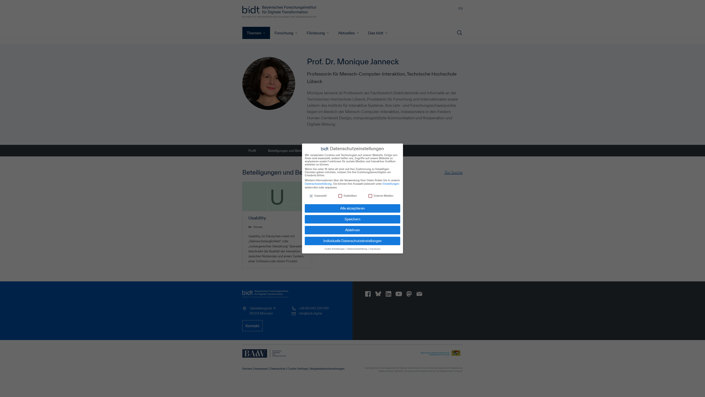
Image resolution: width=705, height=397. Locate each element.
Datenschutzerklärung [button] (357, 249)
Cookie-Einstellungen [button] (335, 249)
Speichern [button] (352, 219)
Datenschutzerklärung (318, 183)
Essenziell (320, 195)
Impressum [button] (375, 249)
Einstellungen (391, 183)
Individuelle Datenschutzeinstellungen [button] (352, 241)
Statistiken (350, 195)
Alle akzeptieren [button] (352, 208)
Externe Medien (383, 195)
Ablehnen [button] (352, 230)
